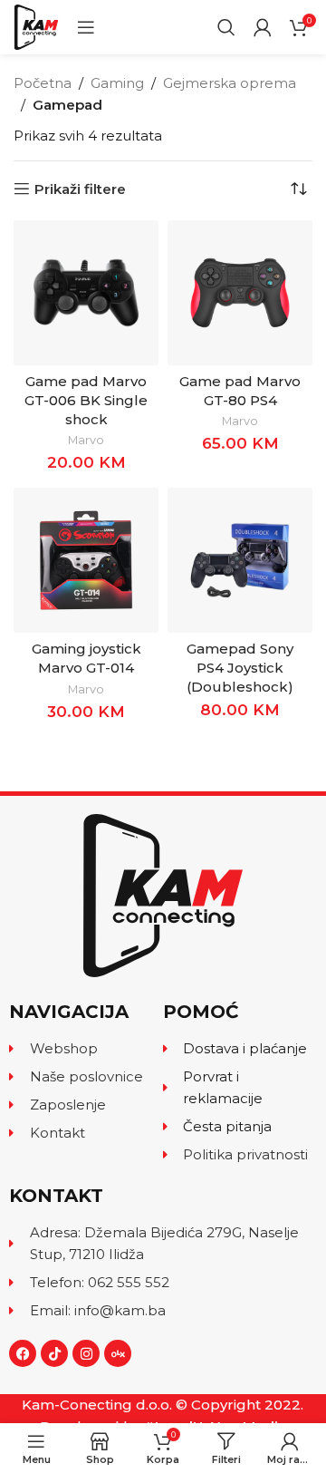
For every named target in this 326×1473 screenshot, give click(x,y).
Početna (43, 83)
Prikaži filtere (80, 188)
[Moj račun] (262, 27)
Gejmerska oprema (229, 83)
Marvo (86, 440)
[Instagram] (86, 1353)
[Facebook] (22, 1353)
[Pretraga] (226, 27)
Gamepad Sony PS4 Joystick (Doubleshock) (240, 667)
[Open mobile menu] (86, 27)
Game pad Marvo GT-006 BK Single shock (86, 400)
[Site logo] (36, 25)
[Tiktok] (54, 1353)
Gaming (117, 83)
